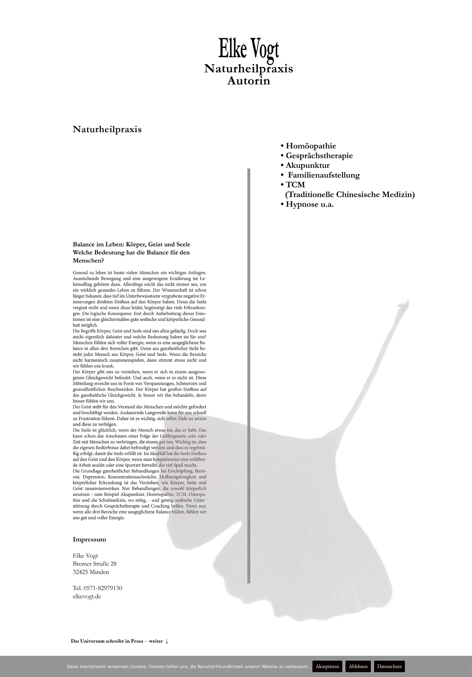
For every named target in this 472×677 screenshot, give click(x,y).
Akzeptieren (327, 666)
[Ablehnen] (464, 666)
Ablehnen (358, 666)
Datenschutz (389, 666)
